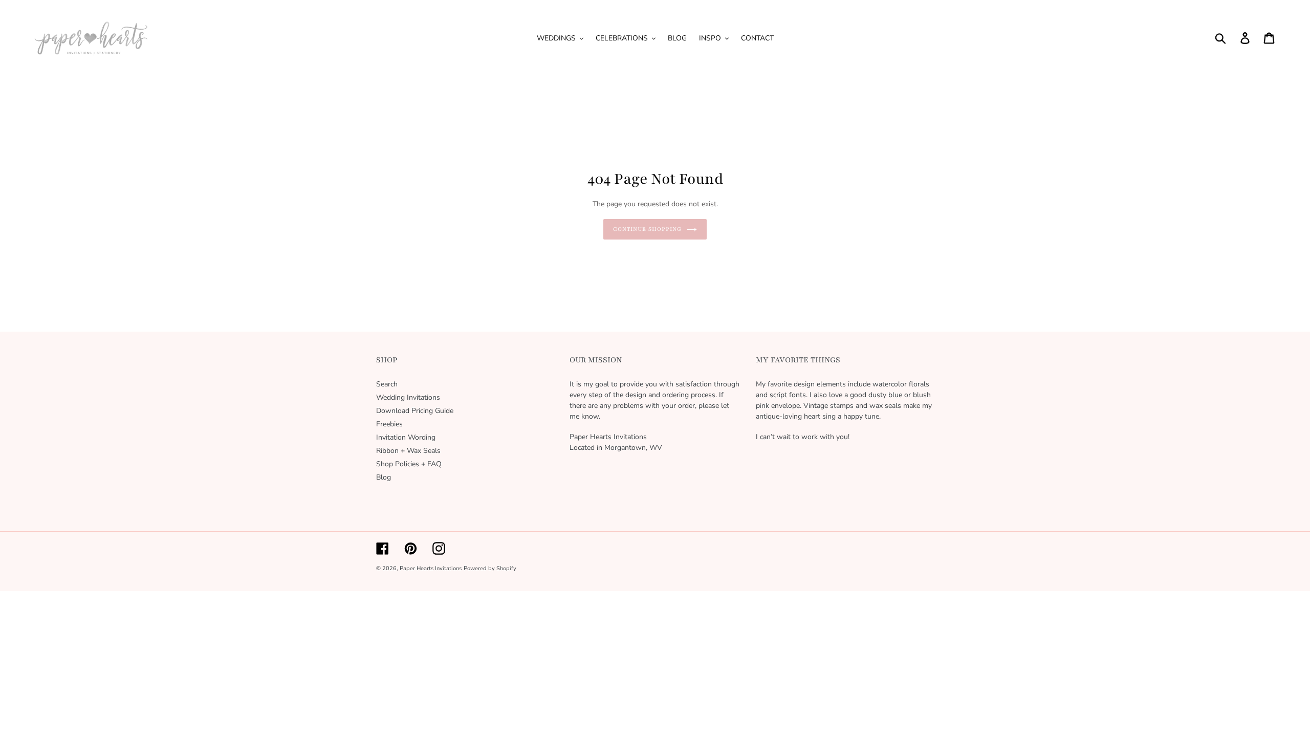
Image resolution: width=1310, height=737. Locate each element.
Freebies (389, 424)
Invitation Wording (405, 437)
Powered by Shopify (490, 568)
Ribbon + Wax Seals (408, 451)
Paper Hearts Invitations (431, 568)
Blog (383, 477)
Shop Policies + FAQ (409, 464)
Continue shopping (647, 229)
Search (387, 384)
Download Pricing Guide (414, 411)
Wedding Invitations (408, 397)
